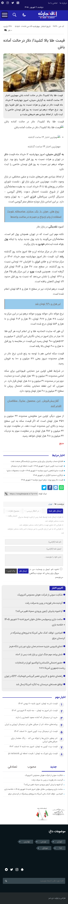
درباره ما (63, 3)
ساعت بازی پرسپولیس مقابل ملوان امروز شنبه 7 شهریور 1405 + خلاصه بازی (33, 789)
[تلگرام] (2, 3)
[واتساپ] (61, 487)
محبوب (31, 766)
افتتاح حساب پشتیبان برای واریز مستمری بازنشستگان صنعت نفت (37, 461)
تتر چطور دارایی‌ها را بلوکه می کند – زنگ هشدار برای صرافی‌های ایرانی (34, 740)
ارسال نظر (23, 571)
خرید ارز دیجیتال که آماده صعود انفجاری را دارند (36, 717)
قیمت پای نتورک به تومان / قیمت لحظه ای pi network (32, 753)
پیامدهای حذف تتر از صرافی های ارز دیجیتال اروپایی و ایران (31, 724)
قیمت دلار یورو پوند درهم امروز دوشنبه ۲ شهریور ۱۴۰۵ (42, 480)
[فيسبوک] (49, 487)
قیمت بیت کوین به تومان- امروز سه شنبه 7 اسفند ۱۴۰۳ (33, 746)
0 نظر (10, 30)
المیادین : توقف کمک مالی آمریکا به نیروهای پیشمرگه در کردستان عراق (35, 794)
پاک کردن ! (11, 571)
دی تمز (51, 898)
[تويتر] (13, 3)
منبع (61, 443)
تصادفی (12, 766)
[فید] (18, 3)
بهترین (27, 842)
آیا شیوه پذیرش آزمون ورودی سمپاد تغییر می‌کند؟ (39, 611)
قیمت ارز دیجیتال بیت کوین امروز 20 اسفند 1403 (35, 731)
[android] (22, 869)
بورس (43, 842)
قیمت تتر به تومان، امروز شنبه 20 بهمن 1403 (37, 703)
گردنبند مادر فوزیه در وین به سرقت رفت (44, 603)
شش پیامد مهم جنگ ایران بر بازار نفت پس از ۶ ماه (39, 655)
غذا (60, 848)
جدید (53, 766)
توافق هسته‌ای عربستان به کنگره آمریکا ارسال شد (39, 685)
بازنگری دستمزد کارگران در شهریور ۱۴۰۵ (48, 475)
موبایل (45, 848)
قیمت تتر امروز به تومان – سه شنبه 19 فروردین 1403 (34, 710)
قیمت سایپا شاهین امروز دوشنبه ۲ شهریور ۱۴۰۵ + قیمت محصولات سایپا (35, 470)
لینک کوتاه (43, 493)
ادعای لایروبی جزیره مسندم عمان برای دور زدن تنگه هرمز (36, 647)
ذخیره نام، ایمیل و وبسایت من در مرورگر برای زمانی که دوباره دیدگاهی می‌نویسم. (46, 573)
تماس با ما (52, 3)
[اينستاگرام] (7, 3)
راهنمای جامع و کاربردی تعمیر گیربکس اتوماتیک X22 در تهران (33, 676)
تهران (50, 504)
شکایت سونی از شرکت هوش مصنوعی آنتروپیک (40, 595)
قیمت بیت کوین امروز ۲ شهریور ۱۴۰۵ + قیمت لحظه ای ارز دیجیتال (37, 466)
